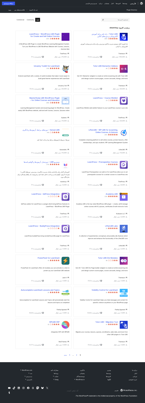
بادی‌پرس (28, 379)
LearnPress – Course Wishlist (105, 98)
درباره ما (134, 370)
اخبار (135, 373)
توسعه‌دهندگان (80, 376)
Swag (55, 379)
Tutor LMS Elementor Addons (105, 66)
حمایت (55, 376)
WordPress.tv (79, 379)
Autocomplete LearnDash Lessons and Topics (40, 290)
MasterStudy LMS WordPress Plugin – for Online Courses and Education (44, 99)
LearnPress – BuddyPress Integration (44, 226)
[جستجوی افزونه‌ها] (103, 20)
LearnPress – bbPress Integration (46, 194)
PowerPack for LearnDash (49, 258)
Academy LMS (112, 194)
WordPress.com (26, 370)
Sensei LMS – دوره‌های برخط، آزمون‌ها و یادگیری (41, 130)
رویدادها (56, 373)
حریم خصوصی (133, 379)
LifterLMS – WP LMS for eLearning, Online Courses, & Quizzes (103, 131)
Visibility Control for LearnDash (105, 290)
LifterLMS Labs (111, 226)
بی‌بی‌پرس (28, 376)
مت (30, 373)
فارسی (116, 390)
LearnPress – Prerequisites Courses (102, 162)
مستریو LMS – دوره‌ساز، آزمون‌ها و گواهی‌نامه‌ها (42, 162)
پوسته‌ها (108, 373)
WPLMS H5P (54, 322)
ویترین (109, 370)
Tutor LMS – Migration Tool (106, 322)
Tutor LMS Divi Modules (108, 258)
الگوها (109, 379)
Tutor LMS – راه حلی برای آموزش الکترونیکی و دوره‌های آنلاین (105, 35)
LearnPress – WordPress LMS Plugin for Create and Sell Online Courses (44, 35)
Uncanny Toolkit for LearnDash (47, 66)
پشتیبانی (82, 373)
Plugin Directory (132, 10)
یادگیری (82, 370)
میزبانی (135, 376)
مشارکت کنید (54, 370)
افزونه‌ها (108, 376)
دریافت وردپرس (8, 3)
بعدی (65, 355)
